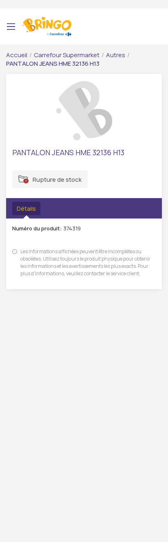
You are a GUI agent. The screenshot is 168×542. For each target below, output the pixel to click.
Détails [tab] (26, 208)
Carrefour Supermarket (66, 55)
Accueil (16, 55)
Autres (115, 55)
